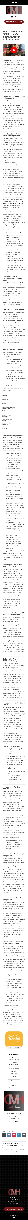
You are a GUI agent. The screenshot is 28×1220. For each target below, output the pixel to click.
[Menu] (14, 1217)
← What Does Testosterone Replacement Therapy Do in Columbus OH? (13, 1145)
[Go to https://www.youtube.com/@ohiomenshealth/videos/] (16, 3)
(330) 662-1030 (14, 1121)
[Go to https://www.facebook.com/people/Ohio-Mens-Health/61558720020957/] (13, 3)
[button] (14, 50)
